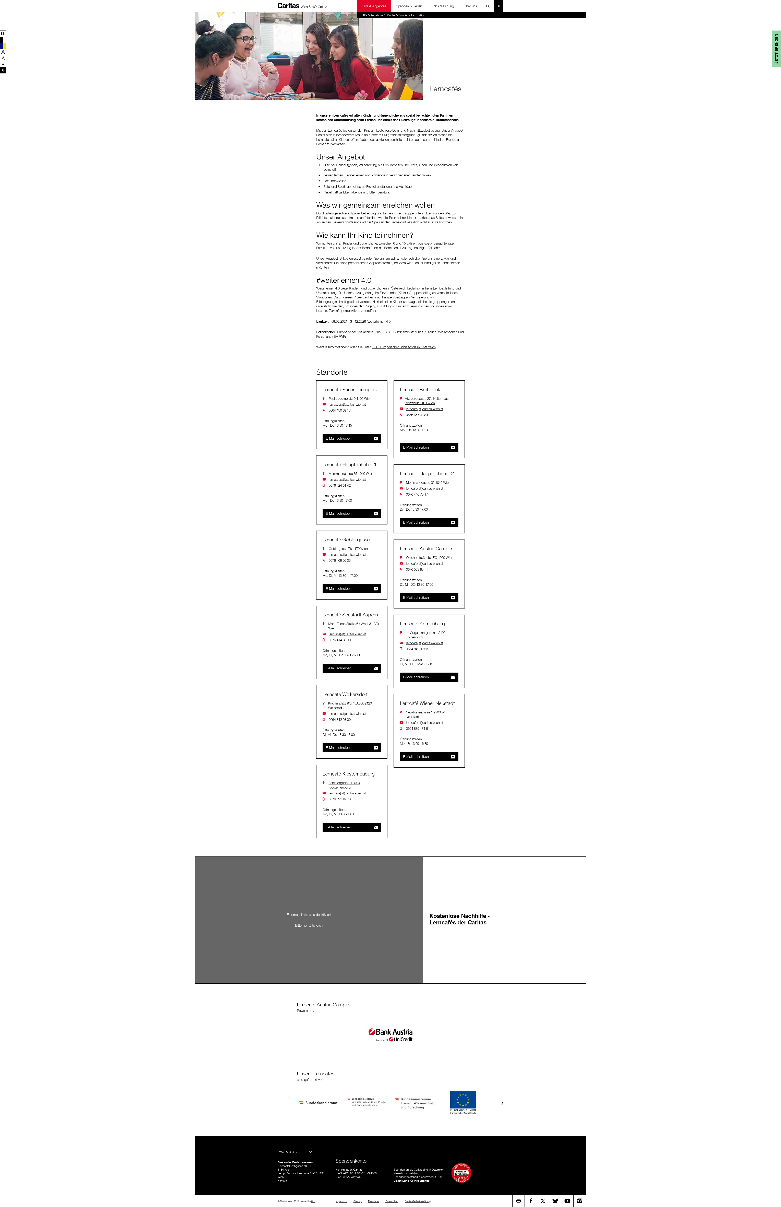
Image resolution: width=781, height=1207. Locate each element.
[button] (314, 6)
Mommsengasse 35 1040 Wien (351, 473)
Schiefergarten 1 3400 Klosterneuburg (344, 785)
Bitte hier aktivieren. (309, 925)
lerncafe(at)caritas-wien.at (347, 404)
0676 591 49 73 (339, 799)
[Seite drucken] (519, 1201)
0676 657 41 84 (417, 415)
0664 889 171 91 (418, 728)
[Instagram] (580, 1201)
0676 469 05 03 (339, 560)
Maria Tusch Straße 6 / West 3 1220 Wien (353, 626)
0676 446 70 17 (417, 494)
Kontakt (282, 1181)
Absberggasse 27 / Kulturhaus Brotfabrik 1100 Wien (426, 400)
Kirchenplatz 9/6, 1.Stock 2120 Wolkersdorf (350, 705)
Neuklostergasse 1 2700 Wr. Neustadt (426, 714)
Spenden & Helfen (409, 6)
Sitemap (357, 1201)
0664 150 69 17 (339, 410)
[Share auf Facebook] (531, 1201)
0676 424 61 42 (339, 485)
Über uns (470, 6)
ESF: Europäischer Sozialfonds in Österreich (404, 347)
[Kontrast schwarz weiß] (3, 40)
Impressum (341, 1201)
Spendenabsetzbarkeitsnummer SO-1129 (419, 1177)
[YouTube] (567, 1201)
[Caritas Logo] (289, 5)
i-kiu (313, 1201)
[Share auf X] (543, 1201)
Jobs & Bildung (443, 6)
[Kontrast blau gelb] (3, 46)
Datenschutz (391, 1201)
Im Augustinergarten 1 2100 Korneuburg (425, 634)
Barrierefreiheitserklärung (418, 1201)
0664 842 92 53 (417, 649)
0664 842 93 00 (339, 719)
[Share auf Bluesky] (555, 1201)
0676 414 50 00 (339, 640)
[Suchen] (489, 6)
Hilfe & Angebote (374, 6)
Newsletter (373, 1201)
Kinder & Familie (397, 15)
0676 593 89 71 (417, 569)
